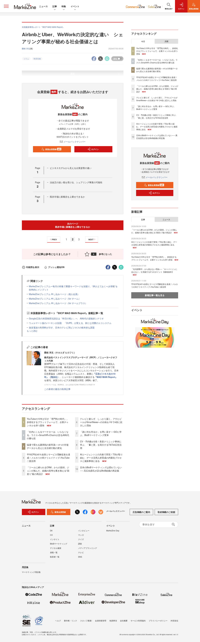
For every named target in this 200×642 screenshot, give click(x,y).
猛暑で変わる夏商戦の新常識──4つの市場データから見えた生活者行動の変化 (47, 446)
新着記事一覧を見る (155, 295)
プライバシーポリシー (158, 620)
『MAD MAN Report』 (106, 377)
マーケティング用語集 (31, 572)
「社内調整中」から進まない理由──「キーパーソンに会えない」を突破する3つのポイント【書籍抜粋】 (154, 270)
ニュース (43, 6)
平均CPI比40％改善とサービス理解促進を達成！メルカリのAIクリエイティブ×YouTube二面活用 (48, 457)
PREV (54, 239)
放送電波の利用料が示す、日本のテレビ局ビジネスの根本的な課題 (62, 327)
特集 (64, 6)
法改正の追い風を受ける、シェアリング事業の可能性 (76, 182)
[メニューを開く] (6, 6)
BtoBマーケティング (58, 543)
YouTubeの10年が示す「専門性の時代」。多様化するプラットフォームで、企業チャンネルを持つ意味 (48, 422)
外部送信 (174, 620)
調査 (80, 543)
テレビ (81, 552)
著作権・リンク (70, 620)
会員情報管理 (100, 620)
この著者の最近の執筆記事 (57, 389)
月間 (166, 41)
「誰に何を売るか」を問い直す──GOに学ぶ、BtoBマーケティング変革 (101, 433)
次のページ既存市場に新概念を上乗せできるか (72, 225)
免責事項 (113, 620)
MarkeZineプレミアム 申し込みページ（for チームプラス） (58, 303)
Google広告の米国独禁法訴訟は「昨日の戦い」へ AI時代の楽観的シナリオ (66, 318)
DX (51, 530)
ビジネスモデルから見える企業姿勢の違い (70, 168)
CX (51, 535)
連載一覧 (54, 552)
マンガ (81, 535)
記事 (54, 6)
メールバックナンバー (74, 141)
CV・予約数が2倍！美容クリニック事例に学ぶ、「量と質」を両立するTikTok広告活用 (101, 445)
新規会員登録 (53, 149)
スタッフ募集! (86, 620)
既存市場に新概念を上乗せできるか (67, 196)
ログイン (95, 149)
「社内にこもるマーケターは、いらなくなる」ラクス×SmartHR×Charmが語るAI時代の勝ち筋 (48, 435)
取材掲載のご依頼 (166, 512)
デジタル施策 (55, 548)
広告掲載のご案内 (141, 512)
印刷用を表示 (32, 267)
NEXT (90, 239)
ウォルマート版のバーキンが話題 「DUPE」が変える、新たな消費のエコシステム (70, 323)
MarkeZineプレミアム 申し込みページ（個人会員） (54, 294)
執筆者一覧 (54, 556)
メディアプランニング (87, 548)
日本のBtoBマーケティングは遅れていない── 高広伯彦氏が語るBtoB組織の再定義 (101, 469)
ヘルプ (58, 620)
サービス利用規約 (138, 620)
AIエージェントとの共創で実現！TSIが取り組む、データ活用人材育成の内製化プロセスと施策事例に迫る (101, 457)
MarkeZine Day (112, 530)
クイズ (81, 539)
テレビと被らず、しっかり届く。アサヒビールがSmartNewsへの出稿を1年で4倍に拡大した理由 (101, 422)
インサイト (54, 539)
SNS (80, 556)
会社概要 (124, 620)
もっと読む (32, 330)
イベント (75, 6)
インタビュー (83, 530)
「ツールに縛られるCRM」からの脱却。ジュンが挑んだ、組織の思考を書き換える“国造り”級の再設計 (48, 470)
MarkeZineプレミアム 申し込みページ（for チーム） (55, 298)
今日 (143, 41)
